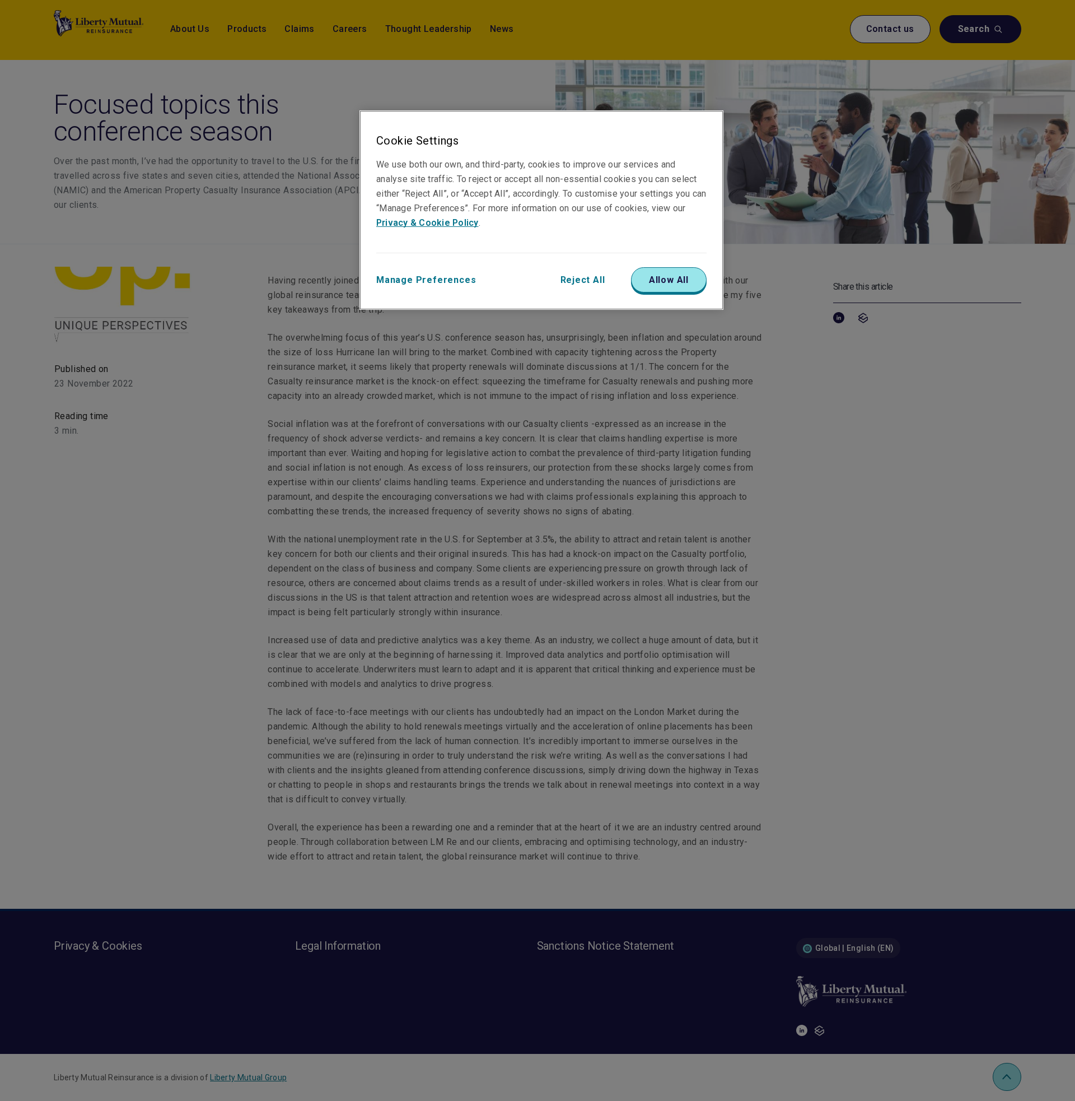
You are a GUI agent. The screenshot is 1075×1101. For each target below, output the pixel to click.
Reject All (582, 280)
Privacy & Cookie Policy (427, 222)
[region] (541, 210)
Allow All (669, 280)
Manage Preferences (426, 280)
